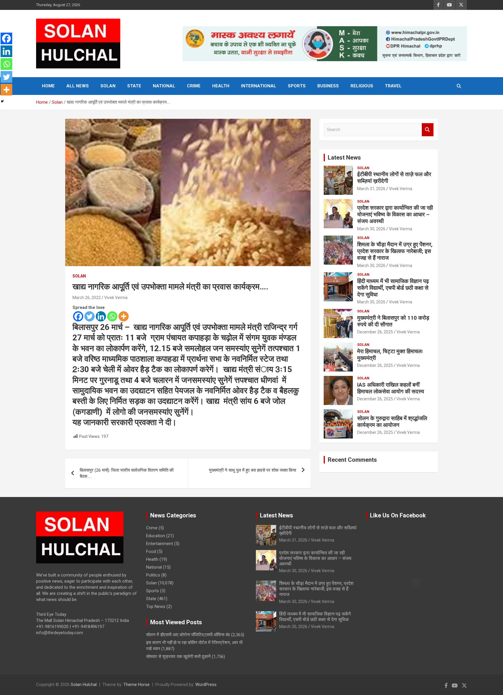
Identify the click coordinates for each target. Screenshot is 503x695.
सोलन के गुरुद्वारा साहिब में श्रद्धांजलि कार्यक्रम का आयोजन (392, 421)
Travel (393, 86)
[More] (123, 316)
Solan (108, 86)
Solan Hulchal (84, 684)
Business (328, 86)
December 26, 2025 (375, 332)
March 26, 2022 (86, 297)
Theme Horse (136, 684)
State (134, 86)
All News (77, 86)
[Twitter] (89, 316)
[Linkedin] (101, 316)
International (258, 86)
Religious (361, 86)
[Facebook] (78, 316)
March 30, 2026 (371, 229)
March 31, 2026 (371, 188)
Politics (153, 575)
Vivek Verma (115, 297)
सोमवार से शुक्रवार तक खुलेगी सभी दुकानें (178, 656)
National (164, 86)
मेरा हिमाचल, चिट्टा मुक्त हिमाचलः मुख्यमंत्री (390, 354)
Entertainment (159, 543)
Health (220, 86)
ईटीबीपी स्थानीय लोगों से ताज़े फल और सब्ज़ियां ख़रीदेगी (394, 177)
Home (48, 86)
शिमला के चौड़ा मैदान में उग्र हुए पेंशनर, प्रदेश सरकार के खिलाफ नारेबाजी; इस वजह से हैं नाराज (395, 251)
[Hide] (2, 101)
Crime (194, 86)
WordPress (206, 684)
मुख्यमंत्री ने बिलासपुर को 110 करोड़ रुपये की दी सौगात (393, 321)
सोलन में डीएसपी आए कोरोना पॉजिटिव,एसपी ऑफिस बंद (188, 634)
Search (427, 129)
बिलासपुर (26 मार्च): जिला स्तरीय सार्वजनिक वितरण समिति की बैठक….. (126, 473)
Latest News (344, 157)
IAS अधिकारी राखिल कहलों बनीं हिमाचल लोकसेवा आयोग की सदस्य (390, 388)
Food (151, 551)
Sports (297, 86)
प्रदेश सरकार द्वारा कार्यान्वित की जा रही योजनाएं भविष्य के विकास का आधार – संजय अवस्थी (395, 214)
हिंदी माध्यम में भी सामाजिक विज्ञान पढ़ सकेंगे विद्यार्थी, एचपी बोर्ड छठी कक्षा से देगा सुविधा (393, 288)
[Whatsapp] (112, 316)
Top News (155, 606)
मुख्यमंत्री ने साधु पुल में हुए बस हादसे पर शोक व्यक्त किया (252, 470)
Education (155, 535)
